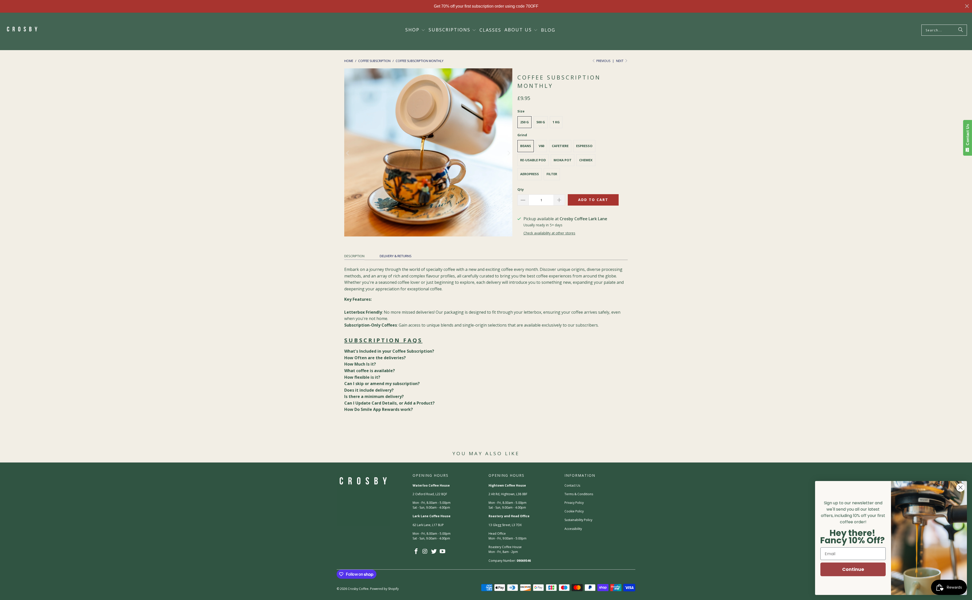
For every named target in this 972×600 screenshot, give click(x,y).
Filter (551, 174)
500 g (540, 122)
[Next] (508, 153)
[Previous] (348, 153)
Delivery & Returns (396, 256)
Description (354, 256)
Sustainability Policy (578, 520)
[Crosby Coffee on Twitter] (434, 551)
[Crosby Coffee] (22, 30)
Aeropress (529, 174)
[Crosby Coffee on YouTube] (443, 551)
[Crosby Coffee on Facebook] (416, 551)
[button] (415, 30)
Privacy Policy (574, 503)
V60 (541, 146)
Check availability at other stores (549, 233)
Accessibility (573, 529)
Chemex (586, 160)
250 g (524, 122)
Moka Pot (563, 160)
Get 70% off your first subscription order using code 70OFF (486, 6)
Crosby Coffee (358, 589)
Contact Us (572, 485)
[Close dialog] (967, 6)
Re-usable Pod (533, 160)
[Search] (960, 30)
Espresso (584, 146)
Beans (525, 146)
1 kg (556, 122)
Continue (853, 569)
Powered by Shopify (384, 589)
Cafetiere (560, 146)
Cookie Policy (574, 511)
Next (620, 61)
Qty (520, 189)
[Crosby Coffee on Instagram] (425, 551)
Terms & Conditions (578, 494)
